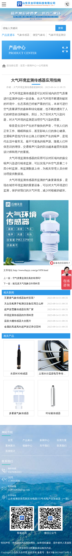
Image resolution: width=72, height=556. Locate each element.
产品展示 (27, 440)
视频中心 (27, 445)
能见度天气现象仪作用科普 (26, 283)
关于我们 (44, 445)
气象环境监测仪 (57, 35)
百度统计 (10, 451)
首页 (22, 65)
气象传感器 (23, 35)
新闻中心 (31, 65)
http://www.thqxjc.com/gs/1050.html (30, 270)
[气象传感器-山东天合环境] (36, 3)
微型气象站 (39, 35)
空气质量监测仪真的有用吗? (27, 278)
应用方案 (62, 440)
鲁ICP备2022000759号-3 (58, 552)
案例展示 (10, 445)
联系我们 (62, 445)
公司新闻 (43, 65)
